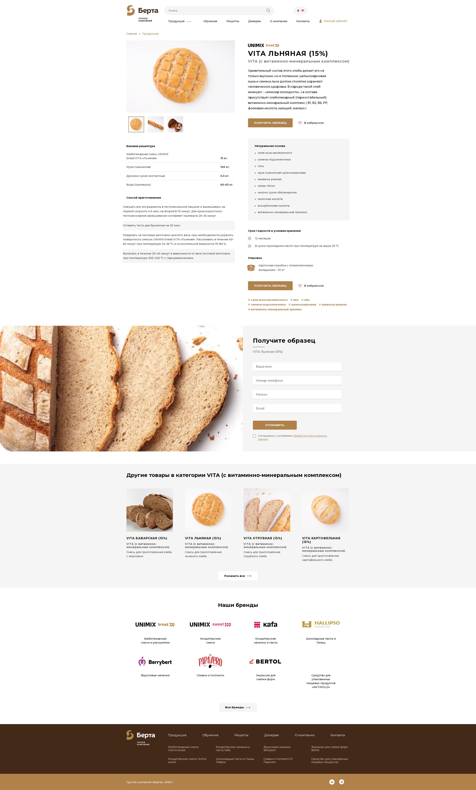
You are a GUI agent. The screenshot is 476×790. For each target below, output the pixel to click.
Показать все (234, 576)
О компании (278, 21)
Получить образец (270, 285)
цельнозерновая (303, 304)
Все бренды (234, 707)
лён (307, 300)
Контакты (303, 21)
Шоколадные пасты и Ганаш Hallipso (235, 760)
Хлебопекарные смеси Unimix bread (183, 749)
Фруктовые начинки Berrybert (276, 749)
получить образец (270, 123)
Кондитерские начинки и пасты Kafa (233, 749)
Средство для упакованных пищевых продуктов (329, 760)
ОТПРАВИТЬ (274, 425)
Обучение (210, 21)
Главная (131, 33)
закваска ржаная (334, 304)
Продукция (176, 21)
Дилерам (254, 21)
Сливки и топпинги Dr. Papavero (278, 760)
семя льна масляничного (269, 300)
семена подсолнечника (268, 304)
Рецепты (232, 21)
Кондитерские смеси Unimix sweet (187, 760)
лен (296, 300)
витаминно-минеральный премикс (276, 309)
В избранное (314, 123)
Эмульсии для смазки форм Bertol (329, 749)
